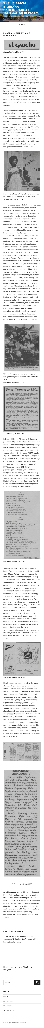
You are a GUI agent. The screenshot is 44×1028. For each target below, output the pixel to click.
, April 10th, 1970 (14, 434)
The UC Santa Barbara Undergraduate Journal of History (20, 8)
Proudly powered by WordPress (14, 1023)
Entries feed (8, 1001)
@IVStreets (27, 967)
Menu (23, 25)
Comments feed (9, 1006)
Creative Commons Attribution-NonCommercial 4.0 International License (20, 939)
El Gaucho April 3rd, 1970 (22, 884)
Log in (5, 997)
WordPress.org (9, 1010)
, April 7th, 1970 (13, 52)
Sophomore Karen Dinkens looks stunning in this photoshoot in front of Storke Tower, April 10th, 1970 (21, 197)
